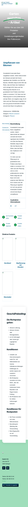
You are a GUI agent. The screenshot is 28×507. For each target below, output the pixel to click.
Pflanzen (12, 116)
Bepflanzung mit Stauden (20, 265)
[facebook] (3, 468)
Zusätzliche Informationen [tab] (5, 129)
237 (16, 206)
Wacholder (7, 297)
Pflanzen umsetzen (14, 113)
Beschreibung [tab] (5, 123)
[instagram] (7, 468)
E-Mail (4, 481)
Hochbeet (7, 263)
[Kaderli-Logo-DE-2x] (7, 2)
